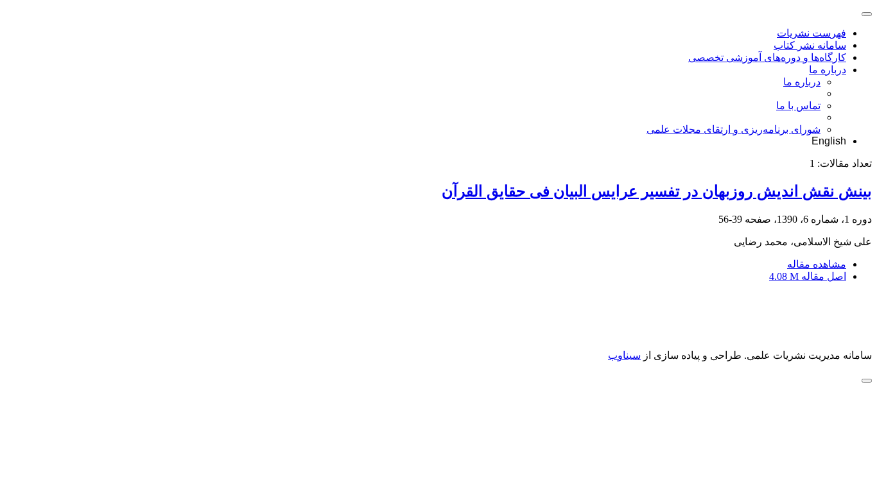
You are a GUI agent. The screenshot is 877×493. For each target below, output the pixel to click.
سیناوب (624, 355)
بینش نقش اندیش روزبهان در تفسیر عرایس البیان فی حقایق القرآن (657, 191)
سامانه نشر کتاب (810, 45)
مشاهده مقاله (816, 264)
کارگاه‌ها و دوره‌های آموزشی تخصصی (767, 57)
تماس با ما (798, 105)
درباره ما (827, 69)
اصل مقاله (807, 276)
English (829, 140)
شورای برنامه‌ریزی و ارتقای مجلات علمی (734, 129)
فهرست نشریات (811, 33)
